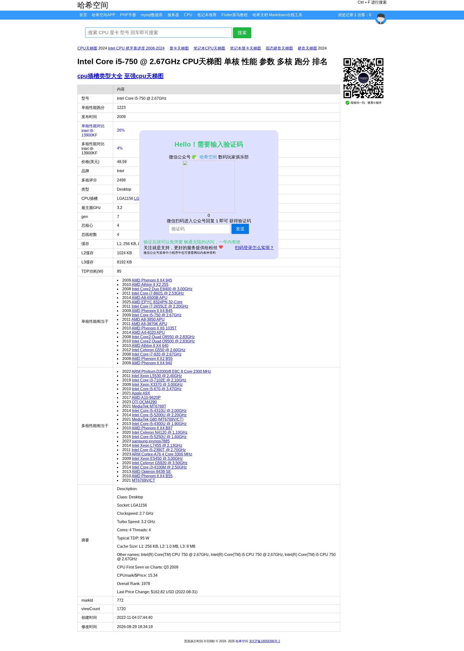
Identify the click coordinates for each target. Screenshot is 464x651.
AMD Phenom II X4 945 (152, 280)
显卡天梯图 (179, 48)
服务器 (173, 15)
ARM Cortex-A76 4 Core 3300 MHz (162, 454)
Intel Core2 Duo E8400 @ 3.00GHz (162, 289)
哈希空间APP (103, 15)
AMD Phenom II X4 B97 (152, 428)
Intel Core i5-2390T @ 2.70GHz (159, 450)
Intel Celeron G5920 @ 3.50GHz (160, 463)
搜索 (242, 32)
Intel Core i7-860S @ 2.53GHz (158, 293)
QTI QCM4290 (144, 402)
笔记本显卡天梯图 (245, 48)
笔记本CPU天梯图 (209, 48)
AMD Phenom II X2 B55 (152, 359)
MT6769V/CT (143, 480)
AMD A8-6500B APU (149, 298)
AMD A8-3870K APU (149, 324)
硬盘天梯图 (307, 48)
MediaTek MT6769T (149, 406)
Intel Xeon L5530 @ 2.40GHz (157, 376)
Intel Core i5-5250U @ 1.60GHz (159, 437)
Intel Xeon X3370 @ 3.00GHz (157, 384)
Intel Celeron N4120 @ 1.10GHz (160, 432)
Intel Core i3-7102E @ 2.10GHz (159, 380)
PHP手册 (128, 15)
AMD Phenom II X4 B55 (152, 476)
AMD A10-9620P (146, 398)
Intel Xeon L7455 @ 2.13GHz (157, 445)
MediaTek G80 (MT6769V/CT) (157, 419)
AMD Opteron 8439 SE (151, 472)
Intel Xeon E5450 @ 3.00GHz (157, 458)
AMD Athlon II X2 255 (150, 285)
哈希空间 (242, 641)
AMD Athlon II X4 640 (150, 346)
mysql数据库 (152, 15)
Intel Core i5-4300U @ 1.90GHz (159, 424)
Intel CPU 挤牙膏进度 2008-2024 (136, 48)
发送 (240, 228)
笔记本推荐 (207, 15)
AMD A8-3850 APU (148, 319)
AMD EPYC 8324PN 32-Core (157, 302)
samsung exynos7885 (151, 441)
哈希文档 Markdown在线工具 (277, 15)
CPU (188, 15)
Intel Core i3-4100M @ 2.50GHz (159, 467)
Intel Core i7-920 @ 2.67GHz (156, 354)
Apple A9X (141, 393)
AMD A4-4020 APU (148, 332)
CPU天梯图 (87, 48)
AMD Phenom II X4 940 (152, 363)
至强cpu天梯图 (144, 76)
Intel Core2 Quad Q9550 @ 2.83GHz (163, 337)
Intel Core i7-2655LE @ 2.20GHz (160, 306)
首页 (83, 15)
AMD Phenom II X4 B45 (152, 311)
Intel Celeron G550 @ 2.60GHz (158, 350)
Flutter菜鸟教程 (234, 15)
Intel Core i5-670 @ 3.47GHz (156, 389)
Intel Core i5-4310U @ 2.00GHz (159, 411)
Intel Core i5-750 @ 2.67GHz (156, 315)
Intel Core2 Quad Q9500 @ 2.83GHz (163, 341)
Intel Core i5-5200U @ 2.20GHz (159, 415)
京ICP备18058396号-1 (264, 641)
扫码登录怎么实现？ (254, 247)
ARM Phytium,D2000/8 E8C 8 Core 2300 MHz (171, 371)
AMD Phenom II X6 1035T (154, 328)
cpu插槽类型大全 (100, 76)
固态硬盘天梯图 (279, 48)
